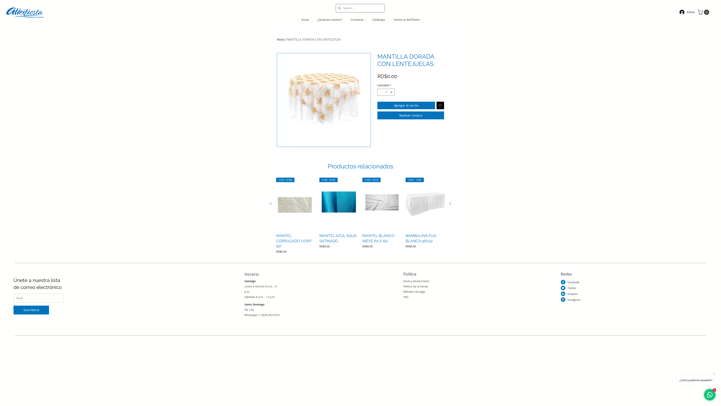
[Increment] (391, 92)
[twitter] (563, 288)
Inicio (280, 39)
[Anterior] (270, 203)
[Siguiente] (450, 203)
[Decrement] (380, 92)
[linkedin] (563, 294)
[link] (704, 12)
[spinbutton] (386, 92)
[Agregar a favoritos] (440, 105)
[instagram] (563, 299)
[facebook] (563, 282)
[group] (360, 215)
